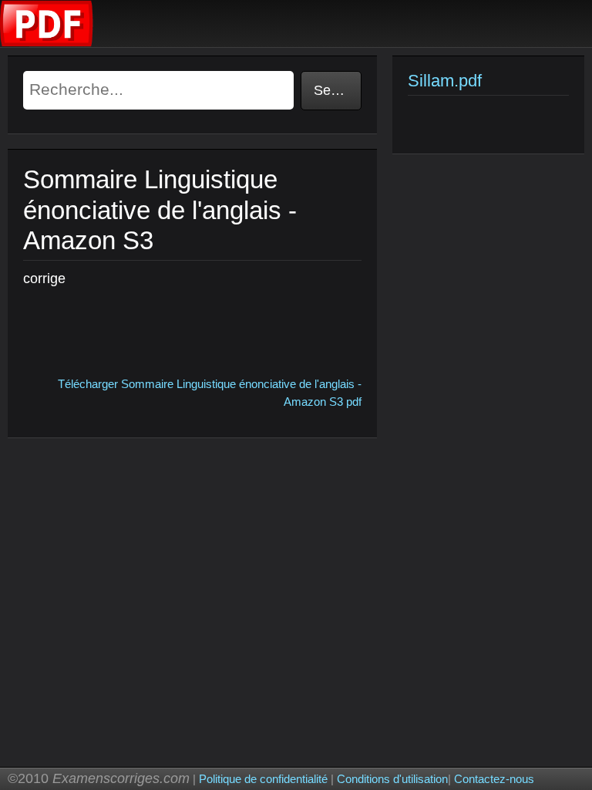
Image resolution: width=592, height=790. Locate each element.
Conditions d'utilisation (392, 778)
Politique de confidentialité (263, 778)
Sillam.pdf (445, 80)
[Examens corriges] (47, 42)
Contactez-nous (494, 778)
